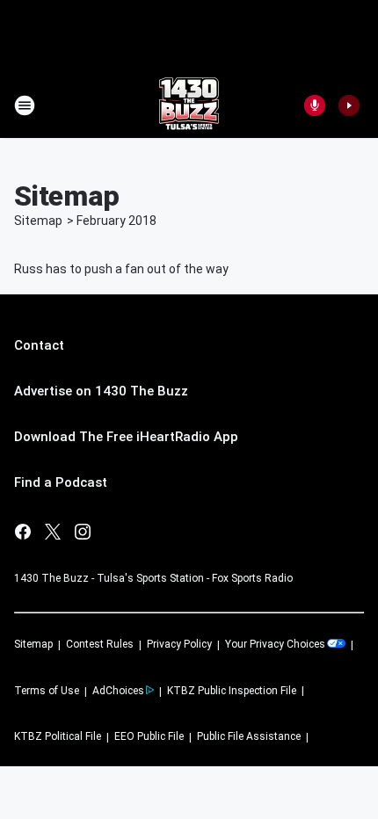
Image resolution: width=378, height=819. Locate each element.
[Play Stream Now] (349, 105)
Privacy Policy (179, 644)
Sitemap (38, 221)
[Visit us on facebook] (22, 531)
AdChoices (118, 691)
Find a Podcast (60, 482)
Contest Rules (100, 644)
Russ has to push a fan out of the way (121, 269)
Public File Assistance (249, 736)
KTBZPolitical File (57, 736)
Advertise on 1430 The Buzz (101, 391)
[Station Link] (189, 105)
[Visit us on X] (52, 531)
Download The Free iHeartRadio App (126, 437)
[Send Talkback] (314, 105)
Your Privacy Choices (275, 644)
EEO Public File (149, 736)
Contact (39, 345)
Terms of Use (46, 691)
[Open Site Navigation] (24, 105)
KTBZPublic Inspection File (231, 691)
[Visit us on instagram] (82, 531)
